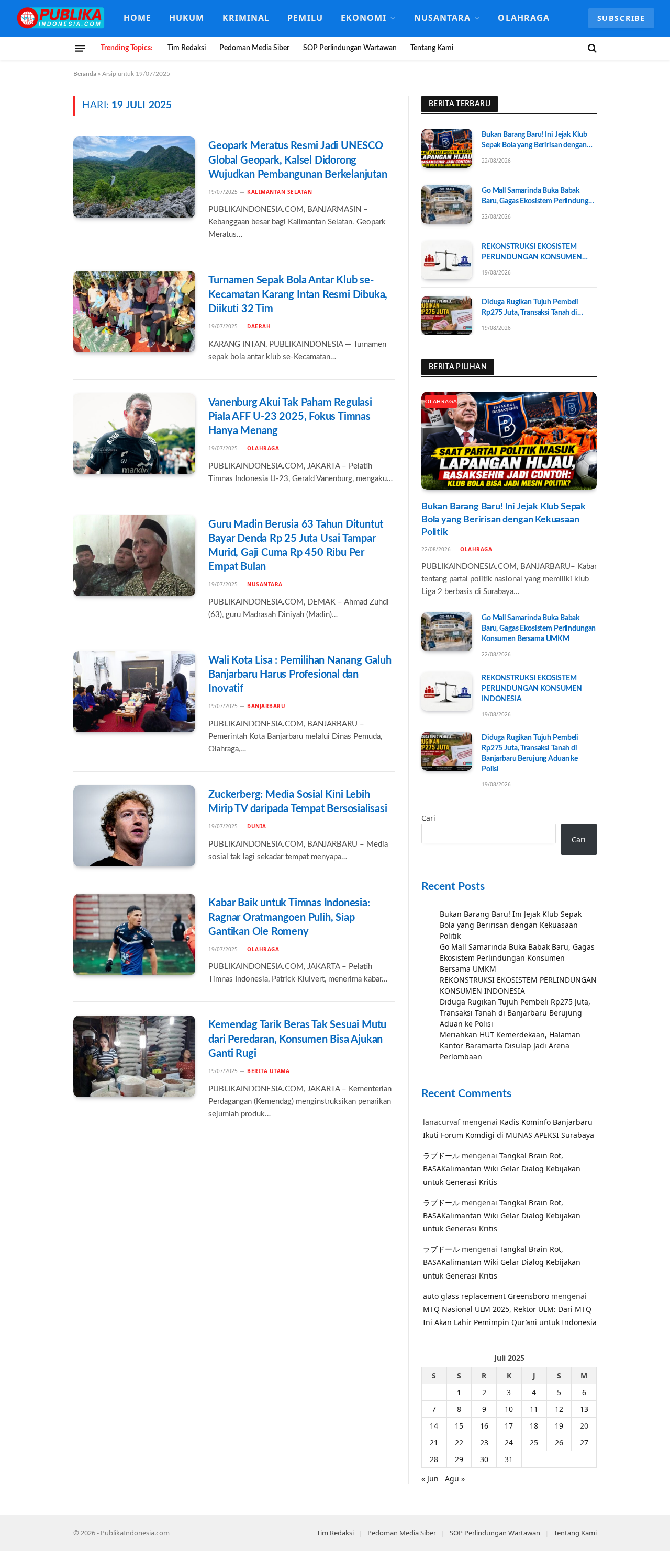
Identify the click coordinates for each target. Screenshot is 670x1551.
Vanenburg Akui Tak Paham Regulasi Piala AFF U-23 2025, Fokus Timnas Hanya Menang (290, 416)
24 (509, 1442)
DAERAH (259, 326)
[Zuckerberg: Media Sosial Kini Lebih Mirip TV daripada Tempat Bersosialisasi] (134, 826)
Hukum (186, 18)
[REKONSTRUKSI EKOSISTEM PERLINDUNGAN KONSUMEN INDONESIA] (446, 260)
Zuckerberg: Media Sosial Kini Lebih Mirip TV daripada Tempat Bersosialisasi (297, 802)
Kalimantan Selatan (279, 192)
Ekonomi (364, 18)
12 (559, 1409)
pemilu (305, 18)
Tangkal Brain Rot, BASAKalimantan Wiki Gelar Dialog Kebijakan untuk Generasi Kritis (501, 1168)
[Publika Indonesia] (61, 18)
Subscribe (621, 18)
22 (459, 1442)
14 (434, 1426)
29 (459, 1459)
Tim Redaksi (187, 48)
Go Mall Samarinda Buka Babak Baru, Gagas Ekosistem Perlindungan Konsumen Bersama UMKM (539, 197)
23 (484, 1442)
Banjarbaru (266, 706)
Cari (428, 818)
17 (509, 1426)
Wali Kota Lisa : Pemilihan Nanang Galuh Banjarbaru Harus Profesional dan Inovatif (299, 674)
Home (137, 18)
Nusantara (442, 18)
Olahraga (524, 18)
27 (584, 1442)
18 (534, 1426)
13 (584, 1409)
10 (509, 1409)
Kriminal (246, 18)
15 (459, 1426)
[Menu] (80, 48)
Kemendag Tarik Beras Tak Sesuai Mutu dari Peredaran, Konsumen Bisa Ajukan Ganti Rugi (297, 1039)
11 (534, 1409)
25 (534, 1442)
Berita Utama (268, 1071)
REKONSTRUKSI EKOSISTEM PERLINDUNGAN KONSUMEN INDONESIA (532, 253)
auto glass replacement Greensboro (486, 1296)
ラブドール (441, 1155)
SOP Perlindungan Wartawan (350, 48)
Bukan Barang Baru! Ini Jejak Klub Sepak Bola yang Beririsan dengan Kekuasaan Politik (534, 141)
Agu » (455, 1479)
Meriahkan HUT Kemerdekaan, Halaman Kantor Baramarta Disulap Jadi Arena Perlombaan (510, 1046)
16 (484, 1426)
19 (559, 1426)
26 (559, 1442)
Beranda (84, 74)
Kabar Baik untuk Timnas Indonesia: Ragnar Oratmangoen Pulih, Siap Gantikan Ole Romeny (289, 917)
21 (434, 1442)
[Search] (591, 48)
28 (434, 1459)
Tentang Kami (431, 48)
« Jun (430, 1479)
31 (509, 1459)
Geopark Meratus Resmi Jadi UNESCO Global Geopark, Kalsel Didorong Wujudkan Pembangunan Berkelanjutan (297, 160)
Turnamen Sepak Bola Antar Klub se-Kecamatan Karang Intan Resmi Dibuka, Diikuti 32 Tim (297, 294)
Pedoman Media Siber (254, 48)
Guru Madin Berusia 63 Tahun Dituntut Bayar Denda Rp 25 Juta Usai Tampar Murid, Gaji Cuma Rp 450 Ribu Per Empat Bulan (295, 546)
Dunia (256, 826)
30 (484, 1459)
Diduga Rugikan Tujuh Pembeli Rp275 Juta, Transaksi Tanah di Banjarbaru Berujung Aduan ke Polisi (530, 308)
